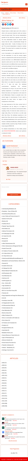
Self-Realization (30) (7, 273)
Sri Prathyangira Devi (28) (8, 233)
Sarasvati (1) (5, 263)
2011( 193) (4, 400)
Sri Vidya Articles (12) (7, 255)
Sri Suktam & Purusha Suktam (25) (10, 250)
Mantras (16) (5, 221)
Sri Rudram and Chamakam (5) (9, 322)
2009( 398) (4, 406)
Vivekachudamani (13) (7, 307)
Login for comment (14, 194)
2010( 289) (4, 403)
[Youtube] (4, 2)
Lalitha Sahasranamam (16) (8, 243)
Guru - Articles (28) (6, 283)
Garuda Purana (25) (6, 248)
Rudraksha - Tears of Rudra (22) (9, 211)
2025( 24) (4, 365)
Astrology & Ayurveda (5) (7, 350)
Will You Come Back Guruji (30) (9, 290)
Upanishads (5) (5, 330)
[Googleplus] (7, 2)
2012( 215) (4, 398)
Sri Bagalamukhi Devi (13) (8, 302)
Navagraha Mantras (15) (7, 327)
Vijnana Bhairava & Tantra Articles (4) (10, 335)
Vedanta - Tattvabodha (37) (8, 347)
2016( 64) (4, 388)
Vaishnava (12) (5, 278)
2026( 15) (4, 362)
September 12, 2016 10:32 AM (16, 169)
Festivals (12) (5, 293)
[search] (26, 4)
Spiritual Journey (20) (7, 218)
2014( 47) (4, 393)
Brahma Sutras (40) (6, 312)
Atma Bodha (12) (6, 228)
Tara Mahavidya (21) (6, 275)
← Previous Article (6, 17)
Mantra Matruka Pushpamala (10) (9, 270)
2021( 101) (4, 375)
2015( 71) (4, 390)
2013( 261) (4, 395)
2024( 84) (4, 367)
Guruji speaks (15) (6, 288)
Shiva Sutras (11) (6, 320)
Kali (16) (4, 298)
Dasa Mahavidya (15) (7, 310)
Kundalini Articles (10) (7, 265)
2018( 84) (4, 383)
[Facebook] (1, 2)
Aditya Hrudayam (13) (7, 315)
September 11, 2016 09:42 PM (12, 147)
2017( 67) (4, 385)
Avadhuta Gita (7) (6, 223)
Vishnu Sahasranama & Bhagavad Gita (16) (12, 245)
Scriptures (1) (5, 325)
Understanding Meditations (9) (9, 208)
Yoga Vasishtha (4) (6, 285)
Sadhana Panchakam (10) (8, 231)
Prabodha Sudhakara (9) (7, 345)
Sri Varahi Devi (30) (6, 236)
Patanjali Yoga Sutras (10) (8, 226)
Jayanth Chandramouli (12, 145)
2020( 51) (4, 378)
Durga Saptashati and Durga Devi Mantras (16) (13, 295)
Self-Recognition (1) (6, 280)
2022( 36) (4, 372)
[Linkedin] (5, 2)
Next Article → (22, 17)
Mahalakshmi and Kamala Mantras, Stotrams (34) (13, 260)
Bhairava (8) (5, 238)
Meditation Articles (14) (7, 332)
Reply (5, 161)
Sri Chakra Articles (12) (7, 253)
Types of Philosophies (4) (8, 337)
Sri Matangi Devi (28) (7, 268)
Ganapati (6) (5, 241)
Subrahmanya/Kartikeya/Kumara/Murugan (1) (12, 258)
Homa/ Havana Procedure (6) (9, 342)
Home (2, 12)
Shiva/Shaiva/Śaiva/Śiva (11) (8, 213)
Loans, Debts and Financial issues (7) (10, 216)
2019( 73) (4, 380)
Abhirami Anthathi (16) (7, 340)
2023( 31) (4, 370)
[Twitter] (2, 2)
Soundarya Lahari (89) (7, 300)
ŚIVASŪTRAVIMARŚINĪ (9, 131)
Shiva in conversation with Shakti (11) (10, 317)
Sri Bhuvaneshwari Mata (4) (8, 305)
